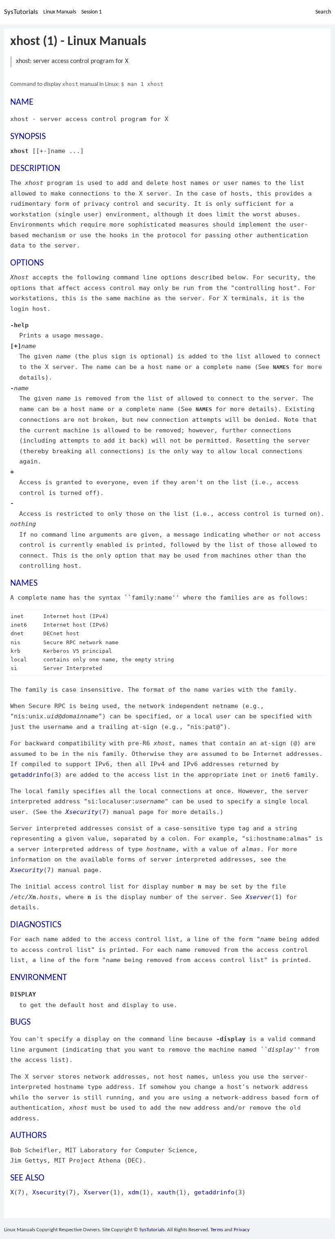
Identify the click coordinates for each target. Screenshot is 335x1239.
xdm (133, 1192)
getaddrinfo (30, 774)
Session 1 (91, 12)
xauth (166, 1192)
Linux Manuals (59, 12)
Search (323, 12)
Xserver (258, 896)
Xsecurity (81, 811)
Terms (216, 1229)
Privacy (242, 1229)
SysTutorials (21, 12)
